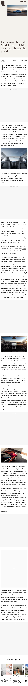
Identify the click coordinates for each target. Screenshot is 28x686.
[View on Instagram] (14, 568)
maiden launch (7, 493)
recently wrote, (5, 266)
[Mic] (3, 3)
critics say (14, 358)
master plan (14, 129)
